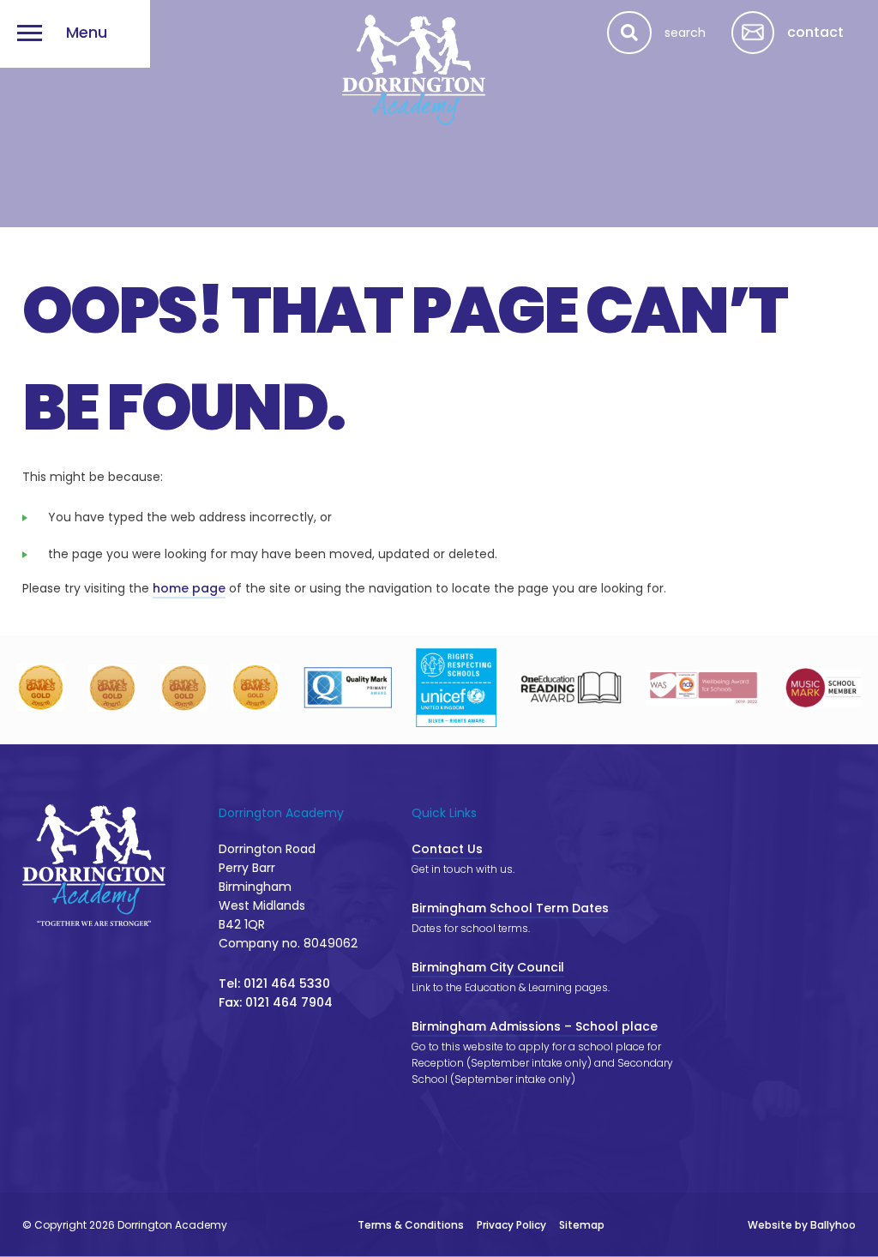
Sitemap (581, 1225)
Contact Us (447, 848)
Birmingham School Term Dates (510, 908)
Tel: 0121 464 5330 (274, 983)
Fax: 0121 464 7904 (276, 1002)
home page (189, 588)
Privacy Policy (511, 1225)
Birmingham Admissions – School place (535, 1026)
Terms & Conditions (411, 1225)
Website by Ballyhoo (802, 1225)
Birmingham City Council (488, 967)
